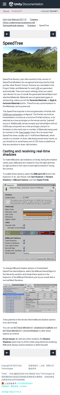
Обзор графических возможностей (19, 22)
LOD (37, 88)
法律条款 (5, 386)
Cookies (23, 386)
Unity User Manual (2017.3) (15, 19)
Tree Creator (24, 132)
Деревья (31, 25)
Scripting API (16, 11)
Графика (34, 19)
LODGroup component (12, 114)
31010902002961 (25, 383)
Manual (6, 11)
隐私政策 (14, 386)
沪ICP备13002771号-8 (11, 392)
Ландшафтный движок (13, 25)
